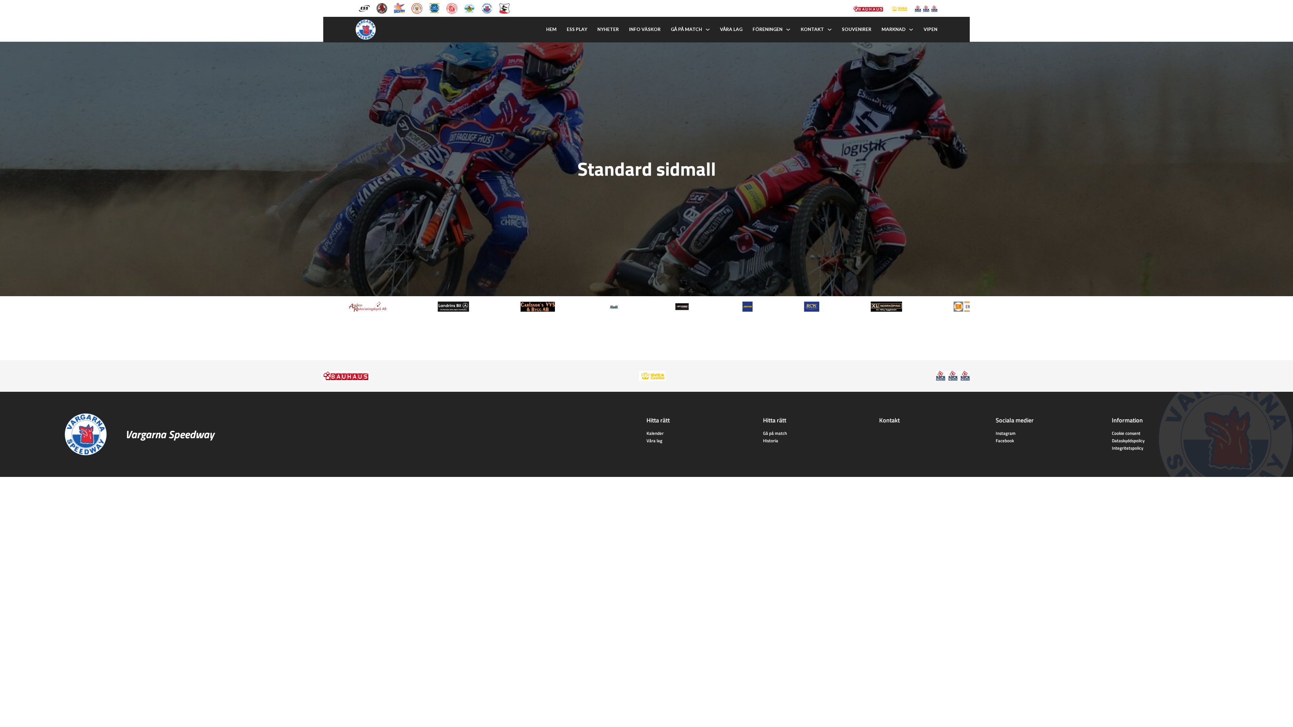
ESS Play (577, 29)
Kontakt (812, 29)
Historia (770, 440)
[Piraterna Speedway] (434, 8)
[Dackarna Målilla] (399, 8)
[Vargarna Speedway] (487, 8)
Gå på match (686, 29)
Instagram (1006, 433)
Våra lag (731, 29)
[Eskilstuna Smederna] (504, 8)
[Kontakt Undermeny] (829, 29)
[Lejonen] (416, 8)
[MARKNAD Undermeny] (911, 29)
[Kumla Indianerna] (381, 8)
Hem (551, 29)
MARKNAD (893, 29)
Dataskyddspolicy (1128, 440)
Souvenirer (856, 29)
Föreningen (768, 29)
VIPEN (930, 29)
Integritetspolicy (1127, 448)
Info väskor (645, 29)
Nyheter (608, 29)
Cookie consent (1126, 433)
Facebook (1005, 440)
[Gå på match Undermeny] (707, 29)
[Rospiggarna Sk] (451, 8)
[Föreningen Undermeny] (788, 29)
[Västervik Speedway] (469, 8)
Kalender (655, 433)
